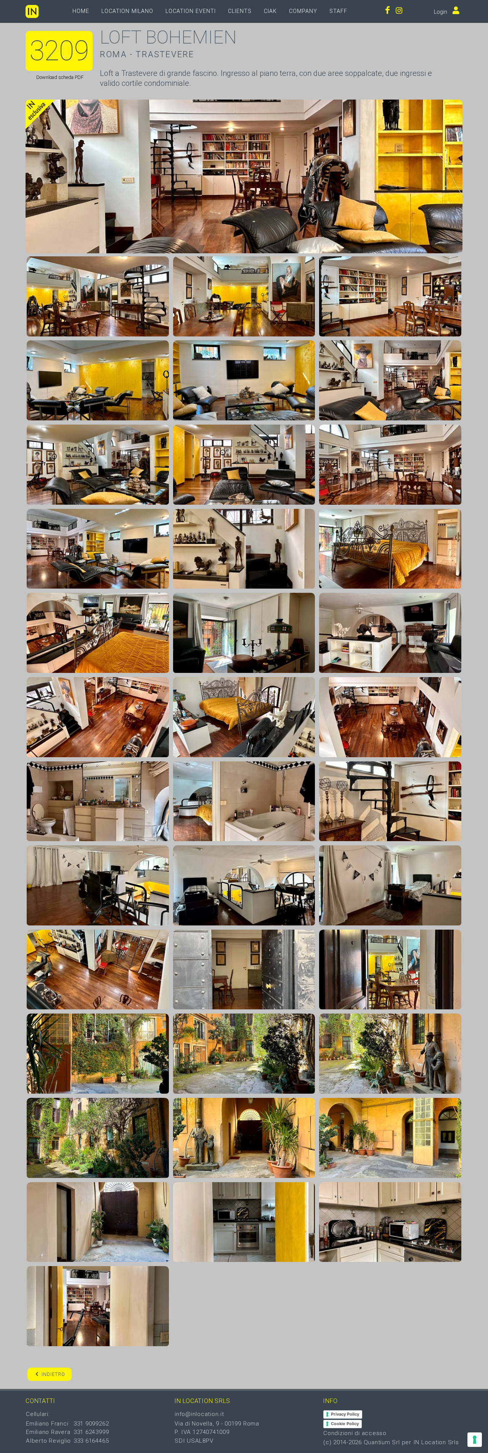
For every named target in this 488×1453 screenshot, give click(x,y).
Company (303, 11)
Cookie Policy (345, 1423)
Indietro (53, 1374)
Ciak (270, 11)
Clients (240, 11)
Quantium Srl (382, 1442)
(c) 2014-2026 (343, 1442)
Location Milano (127, 11)
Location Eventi (190, 11)
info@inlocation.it (199, 1414)
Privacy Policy (345, 1414)
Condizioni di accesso (355, 1433)
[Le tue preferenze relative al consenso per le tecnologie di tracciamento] (474, 1439)
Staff (338, 11)
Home (80, 11)
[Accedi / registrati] (454, 11)
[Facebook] (387, 11)
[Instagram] (399, 11)
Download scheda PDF (59, 77)
